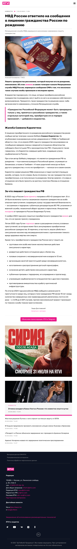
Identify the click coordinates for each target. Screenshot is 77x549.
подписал (30, 223)
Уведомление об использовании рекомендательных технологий (31, 517)
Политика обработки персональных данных (22, 460)
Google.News (12, 510)
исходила (9, 211)
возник (65, 216)
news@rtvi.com (24, 490)
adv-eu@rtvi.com (23, 495)
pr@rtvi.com (22, 493)
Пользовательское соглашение (17, 457)
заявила (29, 84)
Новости (9, 11)
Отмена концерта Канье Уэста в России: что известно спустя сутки (38, 409)
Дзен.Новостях (16, 507)
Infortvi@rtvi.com (29, 488)
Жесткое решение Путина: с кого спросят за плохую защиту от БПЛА (32, 419)
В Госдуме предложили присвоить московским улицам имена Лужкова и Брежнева (37, 426)
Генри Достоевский (38, 308)
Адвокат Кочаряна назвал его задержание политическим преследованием (34, 440)
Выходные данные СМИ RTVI (16, 454)
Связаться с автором (38, 311)
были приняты (30, 196)
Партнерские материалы (15, 498)
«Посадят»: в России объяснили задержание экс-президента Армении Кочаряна (37, 433)
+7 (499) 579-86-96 (16, 485)
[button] (74, 3)
